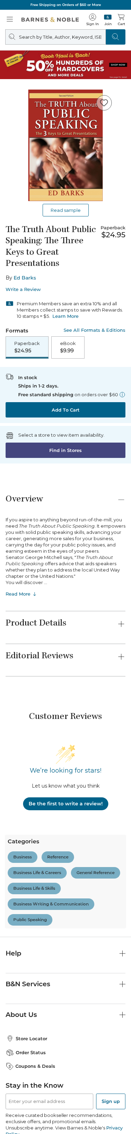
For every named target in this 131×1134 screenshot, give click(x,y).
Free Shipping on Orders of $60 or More (65, 4)
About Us (21, 959)
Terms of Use (25, 1130)
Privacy (107, 1130)
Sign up (111, 1045)
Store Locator (31, 983)
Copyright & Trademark (69, 1130)
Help (13, 898)
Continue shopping (65, 144)
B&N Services (28, 929)
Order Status (31, 996)
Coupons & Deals (35, 1010)
